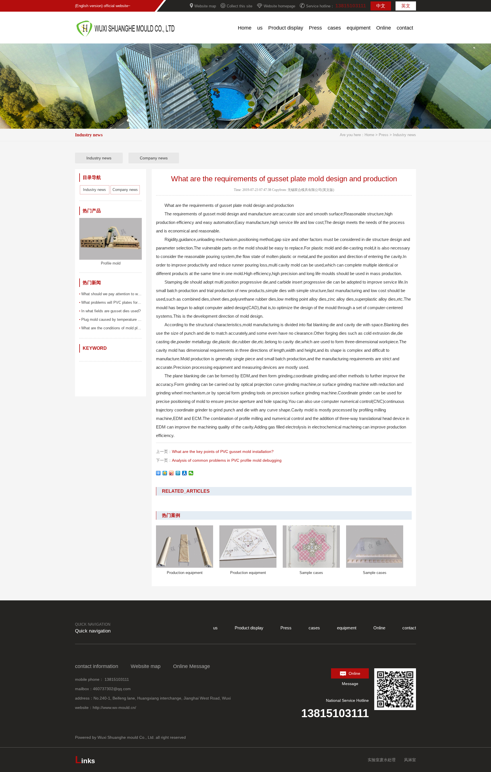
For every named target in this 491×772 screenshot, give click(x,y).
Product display (249, 627)
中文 (380, 5)
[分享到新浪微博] (171, 473)
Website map (205, 6)
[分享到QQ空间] (165, 473)
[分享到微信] (191, 473)
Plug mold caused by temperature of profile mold (111, 319)
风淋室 (410, 760)
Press (384, 135)
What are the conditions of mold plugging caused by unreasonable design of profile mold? (111, 328)
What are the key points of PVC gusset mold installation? (223, 451)
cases (314, 627)
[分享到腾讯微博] (178, 473)
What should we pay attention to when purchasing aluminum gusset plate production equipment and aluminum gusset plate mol (111, 294)
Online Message (351, 675)
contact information (96, 666)
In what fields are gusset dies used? (111, 311)
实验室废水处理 (382, 760)
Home (369, 135)
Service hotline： (336, 6)
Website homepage (279, 6)
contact (409, 627)
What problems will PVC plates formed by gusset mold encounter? (111, 302)
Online (379, 627)
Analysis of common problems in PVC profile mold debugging (227, 460)
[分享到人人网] (184, 473)
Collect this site (239, 6)
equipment (346, 627)
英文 (405, 5)
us (215, 627)
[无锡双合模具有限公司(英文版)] (126, 36)
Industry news (404, 135)
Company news (154, 158)
